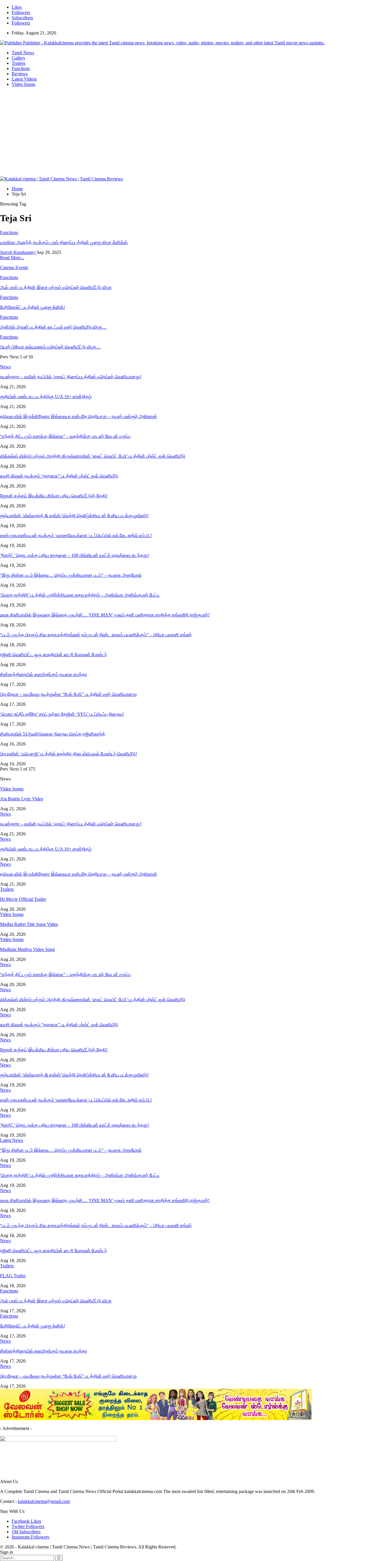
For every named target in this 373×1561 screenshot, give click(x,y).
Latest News (11, 1140)
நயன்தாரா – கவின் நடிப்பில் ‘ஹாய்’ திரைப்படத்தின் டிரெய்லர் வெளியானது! (70, 376)
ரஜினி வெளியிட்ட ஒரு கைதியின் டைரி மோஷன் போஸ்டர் (53, 654)
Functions (21, 68)
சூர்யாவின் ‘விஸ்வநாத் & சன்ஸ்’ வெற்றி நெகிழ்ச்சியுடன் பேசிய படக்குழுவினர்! (74, 515)
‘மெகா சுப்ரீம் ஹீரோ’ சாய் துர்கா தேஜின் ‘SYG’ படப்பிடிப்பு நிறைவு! (62, 714)
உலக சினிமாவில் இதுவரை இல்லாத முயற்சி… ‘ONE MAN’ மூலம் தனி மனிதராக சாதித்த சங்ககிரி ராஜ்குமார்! (105, 614)
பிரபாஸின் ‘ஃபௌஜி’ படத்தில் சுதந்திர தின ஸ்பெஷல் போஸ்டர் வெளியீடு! (68, 753)
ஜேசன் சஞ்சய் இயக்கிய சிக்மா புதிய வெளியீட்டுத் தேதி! (54, 495)
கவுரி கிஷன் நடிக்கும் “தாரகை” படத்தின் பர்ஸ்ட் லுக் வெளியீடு (59, 475)
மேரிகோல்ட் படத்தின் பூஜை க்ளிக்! (32, 1325)
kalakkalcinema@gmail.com (44, 1501)
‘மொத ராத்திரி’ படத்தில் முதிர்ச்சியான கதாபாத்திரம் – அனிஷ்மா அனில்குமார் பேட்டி (80, 595)
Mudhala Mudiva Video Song (27, 949)
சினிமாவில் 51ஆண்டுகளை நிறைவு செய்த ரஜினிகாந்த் (52, 733)
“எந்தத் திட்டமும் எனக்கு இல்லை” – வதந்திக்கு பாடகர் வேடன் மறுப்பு (65, 436)
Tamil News (23, 52)
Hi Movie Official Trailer (23, 899)
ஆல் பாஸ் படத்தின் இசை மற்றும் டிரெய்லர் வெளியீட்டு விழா (56, 1300)
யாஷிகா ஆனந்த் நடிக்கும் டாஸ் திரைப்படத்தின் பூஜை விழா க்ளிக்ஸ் (64, 242)
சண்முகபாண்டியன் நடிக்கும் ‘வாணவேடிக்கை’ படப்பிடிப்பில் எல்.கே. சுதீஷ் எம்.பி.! (76, 535)
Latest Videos (24, 78)
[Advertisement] (186, 132)
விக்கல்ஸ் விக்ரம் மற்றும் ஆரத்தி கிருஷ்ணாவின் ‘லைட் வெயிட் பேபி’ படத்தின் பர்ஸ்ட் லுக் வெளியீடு (92, 456)
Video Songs (23, 84)
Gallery (18, 57)
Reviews (20, 73)
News (5, 813)
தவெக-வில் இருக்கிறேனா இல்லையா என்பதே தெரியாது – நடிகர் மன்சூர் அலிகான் (78, 416)
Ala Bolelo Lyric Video (21, 798)
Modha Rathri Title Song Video (29, 924)
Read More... (12, 257)
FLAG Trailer (13, 1275)
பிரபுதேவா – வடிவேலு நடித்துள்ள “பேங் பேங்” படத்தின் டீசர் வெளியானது (68, 694)
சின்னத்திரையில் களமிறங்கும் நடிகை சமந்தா (43, 674)
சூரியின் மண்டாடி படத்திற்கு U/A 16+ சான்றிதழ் (46, 396)
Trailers (18, 63)
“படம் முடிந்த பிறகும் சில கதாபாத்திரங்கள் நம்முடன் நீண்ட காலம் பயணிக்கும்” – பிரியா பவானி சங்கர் (96, 634)
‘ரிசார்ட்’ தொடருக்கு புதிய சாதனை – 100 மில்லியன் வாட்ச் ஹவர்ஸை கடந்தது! (74, 555)
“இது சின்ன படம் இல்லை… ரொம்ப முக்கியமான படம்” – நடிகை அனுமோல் (71, 575)
